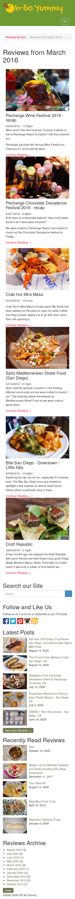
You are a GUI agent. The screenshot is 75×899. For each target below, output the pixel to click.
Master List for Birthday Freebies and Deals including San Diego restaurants (49, 769)
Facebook (25, 614)
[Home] (33, 8)
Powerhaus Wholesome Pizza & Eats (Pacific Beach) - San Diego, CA (49, 697)
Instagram (27, 621)
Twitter (13, 621)
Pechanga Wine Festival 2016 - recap (34, 117)
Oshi (31, 747)
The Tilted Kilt (37, 783)
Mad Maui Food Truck (42, 801)
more (8, 890)
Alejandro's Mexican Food (44, 819)
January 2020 (15, 873)
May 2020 (13, 861)
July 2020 (12, 853)
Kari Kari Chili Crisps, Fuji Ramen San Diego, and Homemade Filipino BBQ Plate (50, 643)
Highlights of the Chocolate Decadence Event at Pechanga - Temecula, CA (48, 679)
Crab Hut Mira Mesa (24, 294)
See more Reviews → (18, 730)
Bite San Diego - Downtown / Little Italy (32, 465)
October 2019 (15, 884)
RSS (58, 614)
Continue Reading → (18, 155)
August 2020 (14, 850)
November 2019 (16, 880)
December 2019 (16, 876)
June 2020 (13, 857)
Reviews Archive (16, 37)
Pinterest (20, 621)
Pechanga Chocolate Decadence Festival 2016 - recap (36, 205)
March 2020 (14, 865)
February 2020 (16, 869)
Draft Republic (19, 544)
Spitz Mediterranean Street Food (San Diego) (36, 375)
